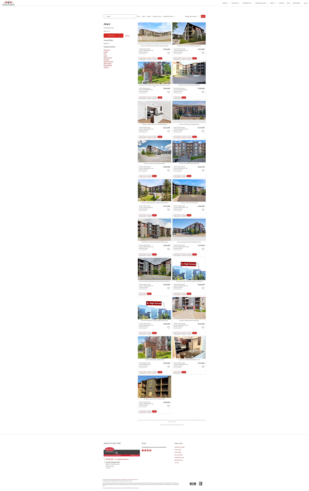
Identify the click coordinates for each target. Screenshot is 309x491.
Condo (160, 58)
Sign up (127, 35)
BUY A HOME (178, 452)
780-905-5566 (296, 3)
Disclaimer (136, 479)
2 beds (149, 58)
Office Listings (107, 63)
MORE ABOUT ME (179, 457)
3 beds (184, 333)
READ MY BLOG (179, 460)
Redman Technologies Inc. (123, 479)
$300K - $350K (177, 333)
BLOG (288, 3)
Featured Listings (108, 61)
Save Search (111, 35)
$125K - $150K (177, 97)
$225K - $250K (142, 372)
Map (203, 16)
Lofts (105, 54)
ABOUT (272, 3)
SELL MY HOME (179, 455)
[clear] (108, 43)
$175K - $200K (177, 136)
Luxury (105, 56)
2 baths (154, 58)
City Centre (107, 50)
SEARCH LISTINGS (180, 447)
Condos (106, 52)
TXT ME (177, 463)
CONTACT (281, 3)
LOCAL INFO (178, 450)
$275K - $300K (142, 97)
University (106, 59)
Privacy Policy (130, 479)
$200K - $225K (142, 58)
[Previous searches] (121, 35)
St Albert (106, 67)
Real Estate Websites (113, 479)
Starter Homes (108, 57)
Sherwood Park (108, 65)
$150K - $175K (142, 176)
